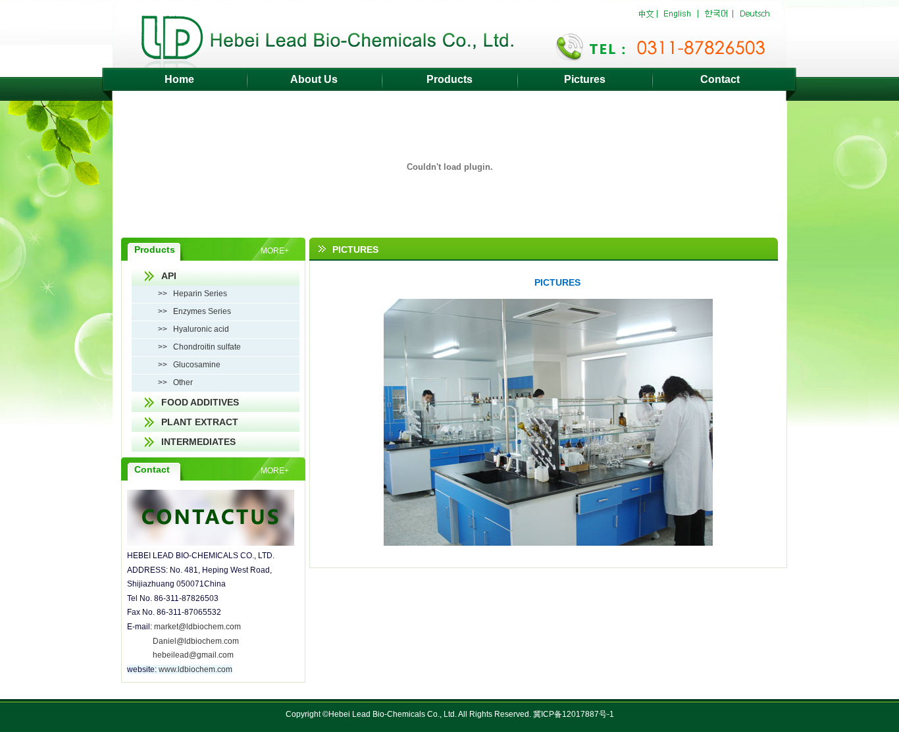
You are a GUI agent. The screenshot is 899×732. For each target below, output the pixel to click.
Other (183, 382)
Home (179, 79)
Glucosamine (196, 364)
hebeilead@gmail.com (193, 655)
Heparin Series (200, 293)
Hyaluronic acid (201, 329)
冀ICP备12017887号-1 (573, 714)
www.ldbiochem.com (195, 669)
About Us (314, 79)
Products (449, 79)
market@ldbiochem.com (197, 626)
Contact (720, 79)
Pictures (584, 79)
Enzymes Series (202, 311)
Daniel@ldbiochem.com (196, 641)
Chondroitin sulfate (207, 347)
